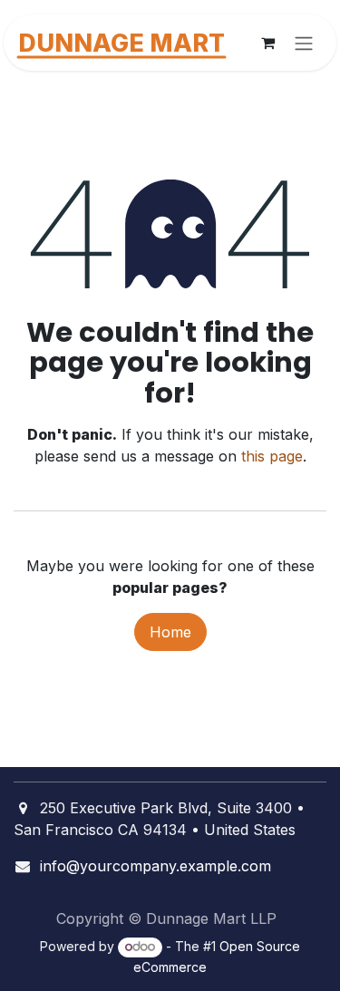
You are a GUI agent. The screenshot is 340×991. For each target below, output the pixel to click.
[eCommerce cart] (267, 42)
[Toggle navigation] (304, 43)
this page (272, 456)
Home (170, 632)
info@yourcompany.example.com (155, 866)
